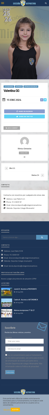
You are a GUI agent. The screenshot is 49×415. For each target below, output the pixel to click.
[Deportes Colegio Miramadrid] (24, 391)
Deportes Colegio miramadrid (21, 261)
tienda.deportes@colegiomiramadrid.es (23, 266)
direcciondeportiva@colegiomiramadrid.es (26, 205)
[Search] (46, 3)
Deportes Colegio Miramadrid (23, 208)
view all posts (23, 153)
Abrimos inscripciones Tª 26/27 (24, 310)
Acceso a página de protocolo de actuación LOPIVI (18, 278)
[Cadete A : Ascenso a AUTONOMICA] (6, 302)
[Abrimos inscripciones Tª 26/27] (6, 313)
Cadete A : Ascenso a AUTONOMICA (26, 300)
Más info (7, 410)
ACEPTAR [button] (15, 409)
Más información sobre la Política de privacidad (23, 365)
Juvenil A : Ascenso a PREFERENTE (25, 289)
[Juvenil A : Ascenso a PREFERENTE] (6, 292)
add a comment (13, 128)
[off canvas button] (2, 3)
